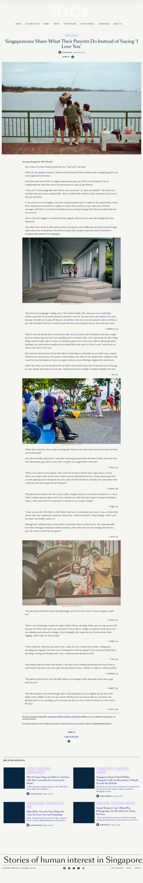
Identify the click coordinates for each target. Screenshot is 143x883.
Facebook (66, 717)
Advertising (103, 24)
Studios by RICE (87, 24)
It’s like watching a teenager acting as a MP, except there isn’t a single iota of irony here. (47, 788)
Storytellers (69, 24)
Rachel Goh (106, 825)
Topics (18, 24)
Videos (56, 24)
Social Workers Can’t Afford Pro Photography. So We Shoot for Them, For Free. (116, 811)
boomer (46, 611)
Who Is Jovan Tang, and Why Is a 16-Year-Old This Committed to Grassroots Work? (48, 780)
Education (31, 769)
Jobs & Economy (122, 769)
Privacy (138, 868)
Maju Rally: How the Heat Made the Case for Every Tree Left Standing (45, 813)
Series (46, 24)
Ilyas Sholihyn (106, 796)
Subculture (130, 803)
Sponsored (101, 772)
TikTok (60, 717)
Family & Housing (71, 35)
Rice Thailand (117, 868)
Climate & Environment (36, 803)
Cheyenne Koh (37, 794)
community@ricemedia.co (102, 724)
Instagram (53, 717)
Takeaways (108, 717)
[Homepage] (71, 12)
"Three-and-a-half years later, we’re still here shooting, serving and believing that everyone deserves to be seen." (117, 819)
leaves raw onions (97, 317)
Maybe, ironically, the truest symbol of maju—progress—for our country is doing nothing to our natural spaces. (47, 819)
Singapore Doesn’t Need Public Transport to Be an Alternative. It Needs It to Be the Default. (117, 780)
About (129, 868)
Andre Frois (68, 52)
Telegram (77, 717)
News (29, 807)
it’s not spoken (38, 173)
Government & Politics (36, 772)
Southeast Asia (32, 24)
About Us (117, 24)
